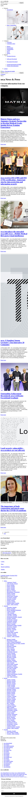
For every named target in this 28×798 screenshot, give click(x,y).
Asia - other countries (12, 676)
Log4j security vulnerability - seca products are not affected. (13, 449)
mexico (7, 753)
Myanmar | (11, 657)
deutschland (8, 743)
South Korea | (12, 667)
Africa (5, 581)
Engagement (10, 47)
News (8, 52)
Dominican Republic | (14, 617)
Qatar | (10, 663)
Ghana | (11, 588)
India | (10, 645)
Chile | (10, 613)
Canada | (11, 611)
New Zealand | (12, 732)
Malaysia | (11, 656)
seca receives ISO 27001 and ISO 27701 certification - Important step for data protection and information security (14, 181)
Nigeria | (11, 593)
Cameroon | (11, 582)
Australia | (11, 731)
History (8, 46)
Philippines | (12, 661)
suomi (14, 777)
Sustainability (10, 49)
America (6, 606)
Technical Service (11, 56)
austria (6, 754)
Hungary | (11, 699)
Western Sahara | (13, 603)
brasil (6, 758)
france (6, 744)
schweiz (7, 748)
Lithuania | (11, 706)
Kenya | (11, 589)
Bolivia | (11, 608)
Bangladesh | (12, 640)
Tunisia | (11, 600)
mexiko (7, 775)
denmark (7, 767)
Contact (6, 68)
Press (2, 564)
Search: (2, 2)
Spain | (10, 720)
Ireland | (11, 701)
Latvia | (11, 704)
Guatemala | (12, 621)
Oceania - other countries (13, 733)
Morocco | (11, 590)
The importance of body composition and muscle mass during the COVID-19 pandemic (13, 508)
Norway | (11, 711)
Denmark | (11, 689)
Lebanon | (11, 654)
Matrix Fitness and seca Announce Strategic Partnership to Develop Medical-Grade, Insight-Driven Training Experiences (13, 123)
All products (10, 9)
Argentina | (11, 607)
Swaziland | (12, 597)
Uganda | (11, 601)
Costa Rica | (12, 615)
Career (8, 50)
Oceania (6, 729)
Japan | (11, 649)
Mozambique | (13, 592)
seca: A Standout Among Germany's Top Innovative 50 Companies (12, 342)
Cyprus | (11, 686)
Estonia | (11, 692)
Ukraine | (11, 725)
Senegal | (11, 594)
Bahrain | (11, 639)
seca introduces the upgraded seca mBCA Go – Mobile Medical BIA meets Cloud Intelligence (14, 234)
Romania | (11, 715)
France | (10, 695)
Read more (3, 144)
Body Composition (11, 25)
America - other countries (13, 636)
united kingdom (9, 746)
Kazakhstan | (12, 651)
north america (8, 747)
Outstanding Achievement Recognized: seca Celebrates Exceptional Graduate (12, 396)
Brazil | (14, 610)
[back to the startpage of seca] (8, 71)
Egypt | (10, 585)
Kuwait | (11, 653)
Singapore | (11, 665)
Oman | (10, 658)
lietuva (6, 765)
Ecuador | (11, 618)
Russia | (11, 717)
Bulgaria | (11, 683)
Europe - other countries (13, 728)
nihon (6, 751)
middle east (8, 757)
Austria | (11, 679)
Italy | (10, 703)
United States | (12, 632)
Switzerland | (12, 722)
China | (14, 642)
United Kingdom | (13, 727)
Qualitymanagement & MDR (14, 64)
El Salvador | (12, 619)
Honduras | (11, 622)
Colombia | (11, 614)
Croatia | (11, 685)
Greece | (11, 697)
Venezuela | (12, 635)
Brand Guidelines (5, 566)
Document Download (12, 61)
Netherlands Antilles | (14, 625)
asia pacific (8, 762)
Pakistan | (11, 660)
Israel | (10, 647)
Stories (8, 53)
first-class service (7, 552)
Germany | (11, 696)
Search (21, 2)
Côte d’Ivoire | (12, 583)
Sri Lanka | (11, 668)
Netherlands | (12, 708)
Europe (5, 678)
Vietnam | (11, 675)
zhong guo (7, 750)
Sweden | (11, 721)
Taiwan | (11, 670)
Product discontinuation (12, 66)
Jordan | (11, 650)
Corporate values (11, 43)
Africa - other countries (12, 604)
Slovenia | (11, 718)
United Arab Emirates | (14, 674)
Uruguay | (11, 633)
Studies (3, 569)
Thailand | (11, 671)
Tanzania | (11, 599)
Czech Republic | (13, 688)
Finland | (11, 693)
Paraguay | (11, 629)
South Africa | (12, 596)
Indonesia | (11, 646)
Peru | (10, 631)
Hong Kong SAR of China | (16, 643)
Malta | (10, 707)
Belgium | (11, 681)
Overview (9, 42)
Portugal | (12, 714)
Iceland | (11, 700)
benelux (7, 764)
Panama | (11, 628)
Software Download (12, 59)
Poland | (10, 713)
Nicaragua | (12, 626)
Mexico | (11, 624)
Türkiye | (11, 672)
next (5, 533)
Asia (5, 638)
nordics (7, 760)
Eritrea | (11, 586)
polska (6, 755)
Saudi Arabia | (12, 664)
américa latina (8, 761)
